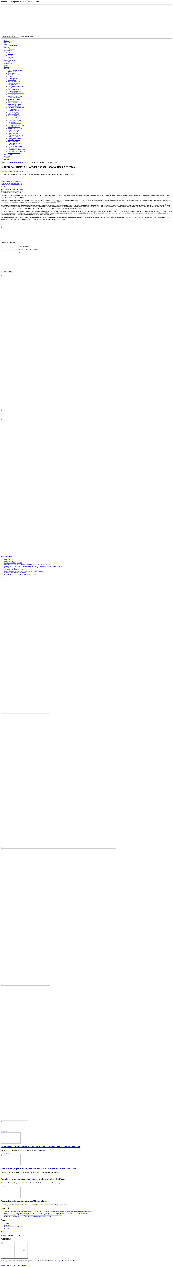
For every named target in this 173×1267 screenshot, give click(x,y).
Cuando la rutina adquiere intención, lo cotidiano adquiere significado (33, 1179)
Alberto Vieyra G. (13, 71)
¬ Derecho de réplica (14, 119)
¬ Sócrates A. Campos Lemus (16, 149)
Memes (10, 55)
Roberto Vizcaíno (13, 101)
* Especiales (10, 162)
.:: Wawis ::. (7, 1223)
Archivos (3, 1235)
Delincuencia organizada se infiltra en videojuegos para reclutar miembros (31, 1216)
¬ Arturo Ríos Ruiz (13, 110)
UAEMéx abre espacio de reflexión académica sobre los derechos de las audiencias (28, 568)
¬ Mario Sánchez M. (14, 143)
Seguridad (7, 156)
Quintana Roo (8, 154)
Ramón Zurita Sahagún (14, 99)
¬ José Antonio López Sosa (16, 135)
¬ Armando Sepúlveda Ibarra (16, 107)
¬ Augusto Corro (13, 112)
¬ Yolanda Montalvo (14, 153)
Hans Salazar (11, 88)
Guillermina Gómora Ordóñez (16, 86)
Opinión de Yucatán (10, 1215)
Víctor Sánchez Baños (14, 104)
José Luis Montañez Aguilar (16, 93)
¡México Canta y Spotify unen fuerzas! (15, 572)
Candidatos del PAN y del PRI (13, 563)
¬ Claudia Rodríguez (14, 115)
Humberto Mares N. (13, 89)
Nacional (6, 67)
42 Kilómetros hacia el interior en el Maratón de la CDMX (21, 574)
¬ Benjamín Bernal (13, 114)
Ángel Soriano (12, 73)
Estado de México (9, 60)
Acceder (3, 1265)
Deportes (6, 47)
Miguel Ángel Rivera (14, 97)
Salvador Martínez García (15, 102)
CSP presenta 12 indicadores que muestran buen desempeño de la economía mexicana (40, 1146)
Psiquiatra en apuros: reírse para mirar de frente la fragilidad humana (23, 571)
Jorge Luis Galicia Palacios (15, 91)
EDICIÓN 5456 (9, 559)
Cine (9, 52)
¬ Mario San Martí (13, 141)
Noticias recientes (7, 556)
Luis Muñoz (11, 94)
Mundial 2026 (8, 63)
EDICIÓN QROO (9, 561)
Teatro (10, 59)
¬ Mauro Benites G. (13, 145)
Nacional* (4, 1131)
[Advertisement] (22, 237)
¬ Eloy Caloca (12, 122)
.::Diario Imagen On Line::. (59, 1261)
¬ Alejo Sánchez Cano (14, 106)
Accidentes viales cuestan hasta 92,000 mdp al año (24, 1201)
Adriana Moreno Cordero (15, 70)
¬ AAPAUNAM (12, 46)
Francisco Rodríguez (14, 83)
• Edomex (7, 159)
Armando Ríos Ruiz (13, 75)
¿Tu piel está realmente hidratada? (14, 569)
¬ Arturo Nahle (12, 109)
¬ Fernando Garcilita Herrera (16, 125)
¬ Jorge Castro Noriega (14, 130)
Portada (6, 41)
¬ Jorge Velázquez (13, 133)
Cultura (6, 44)
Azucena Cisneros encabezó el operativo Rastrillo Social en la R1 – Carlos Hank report (29, 1211)
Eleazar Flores (12, 80)
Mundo (6, 65)
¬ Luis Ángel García (14, 140)
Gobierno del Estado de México (13, 1227)
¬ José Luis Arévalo (13, 136)
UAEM (6, 1228)
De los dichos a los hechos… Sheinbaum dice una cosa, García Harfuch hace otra (27, 564)
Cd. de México (8, 42)
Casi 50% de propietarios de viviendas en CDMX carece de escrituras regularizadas (39, 1168)
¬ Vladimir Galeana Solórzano (16, 151)
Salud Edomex (12, 62)
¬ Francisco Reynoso (14, 127)
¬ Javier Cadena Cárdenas (15, 128)
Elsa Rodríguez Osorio (14, 81)
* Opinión (11, 49)
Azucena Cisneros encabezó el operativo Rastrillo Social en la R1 (74, 1211)
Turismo (6, 157)
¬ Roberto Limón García (15, 146)
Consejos (10, 54)
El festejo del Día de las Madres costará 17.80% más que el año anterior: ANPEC (65, 1213)
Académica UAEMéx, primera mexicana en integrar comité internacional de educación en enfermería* (33, 566)
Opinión (10, 57)
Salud (2, 1175)
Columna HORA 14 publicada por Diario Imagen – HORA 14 (22, 1213)
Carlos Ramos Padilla (14, 78)
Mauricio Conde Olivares (15, 96)
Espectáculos (8, 50)
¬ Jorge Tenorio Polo (14, 132)
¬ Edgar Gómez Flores (14, 120)
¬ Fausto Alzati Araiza (14, 123)
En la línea (7, 1225)
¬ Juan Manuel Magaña (14, 138)
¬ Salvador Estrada (13, 148)
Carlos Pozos (11, 76)
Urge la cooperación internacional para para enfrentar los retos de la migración (40, 1215)
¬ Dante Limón (12, 117)
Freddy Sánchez (12, 84)
